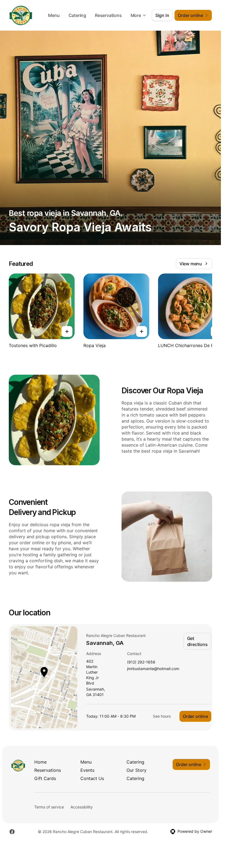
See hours (162, 716)
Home (40, 762)
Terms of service (49, 807)
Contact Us (92, 778)
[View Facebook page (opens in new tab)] (12, 831)
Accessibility (82, 807)
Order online (195, 716)
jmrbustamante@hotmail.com (153, 668)
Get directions (197, 641)
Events (87, 770)
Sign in (162, 15)
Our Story (136, 770)
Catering (77, 15)
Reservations (108, 15)
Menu (54, 15)
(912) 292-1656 (141, 662)
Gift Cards (45, 778)
